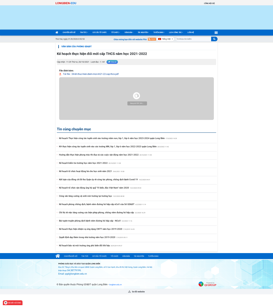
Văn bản (128, 32)
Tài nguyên (143, 32)
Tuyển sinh (158, 32)
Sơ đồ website (138, 292)
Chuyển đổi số (69, 32)
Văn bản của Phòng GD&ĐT (76, 46)
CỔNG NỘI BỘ (209, 3)
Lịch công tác (175, 32)
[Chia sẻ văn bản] (112, 62)
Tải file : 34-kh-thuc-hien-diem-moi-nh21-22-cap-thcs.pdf (90, 74)
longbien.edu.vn (115, 285)
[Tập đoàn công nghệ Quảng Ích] (207, 283)
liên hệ (191, 32)
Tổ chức (115, 32)
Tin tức (83, 32)
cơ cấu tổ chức (100, 32)
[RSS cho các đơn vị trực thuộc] (152, 39)
